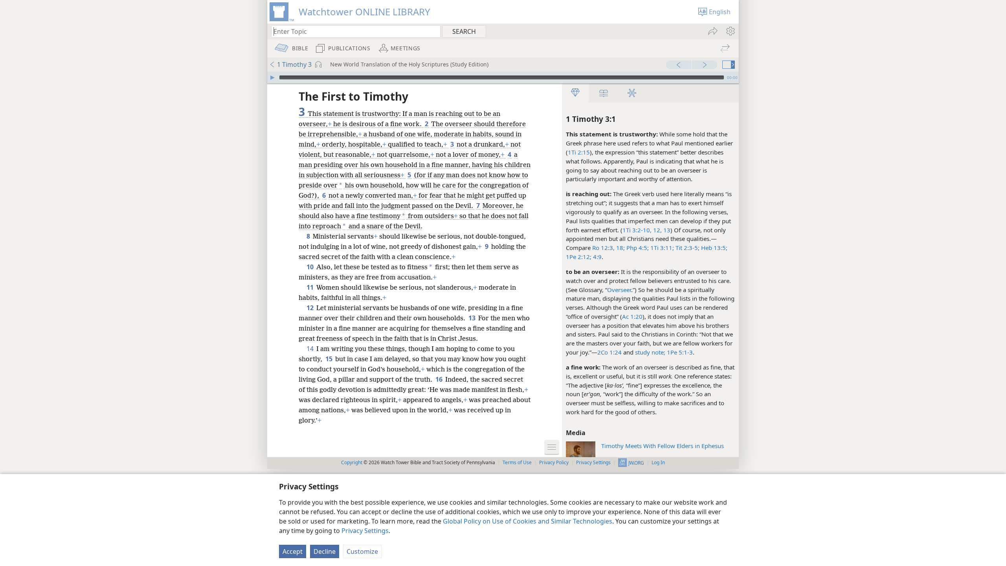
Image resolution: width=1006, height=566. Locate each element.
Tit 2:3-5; (686, 248)
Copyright (351, 462)
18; (620, 248)
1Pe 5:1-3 (680, 352)
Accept (293, 551)
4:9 (596, 257)
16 (439, 379)
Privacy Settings (365, 530)
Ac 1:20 (632, 316)
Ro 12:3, (603, 248)
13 (472, 318)
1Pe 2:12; (578, 257)
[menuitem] (730, 31)
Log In (658, 462)
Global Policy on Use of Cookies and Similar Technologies (527, 521)
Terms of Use (517, 462)
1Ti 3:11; (661, 248)
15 (329, 359)
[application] (503, 77)
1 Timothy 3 (294, 64)
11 (311, 287)
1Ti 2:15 (579, 152)
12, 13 (661, 230)
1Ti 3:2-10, (637, 230)
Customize (362, 551)
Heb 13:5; (713, 248)
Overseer (619, 290)
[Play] (272, 77)
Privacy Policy (554, 462)
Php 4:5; (637, 248)
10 (311, 267)
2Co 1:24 (609, 352)
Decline (325, 551)
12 (311, 307)
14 (311, 348)
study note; (650, 352)
